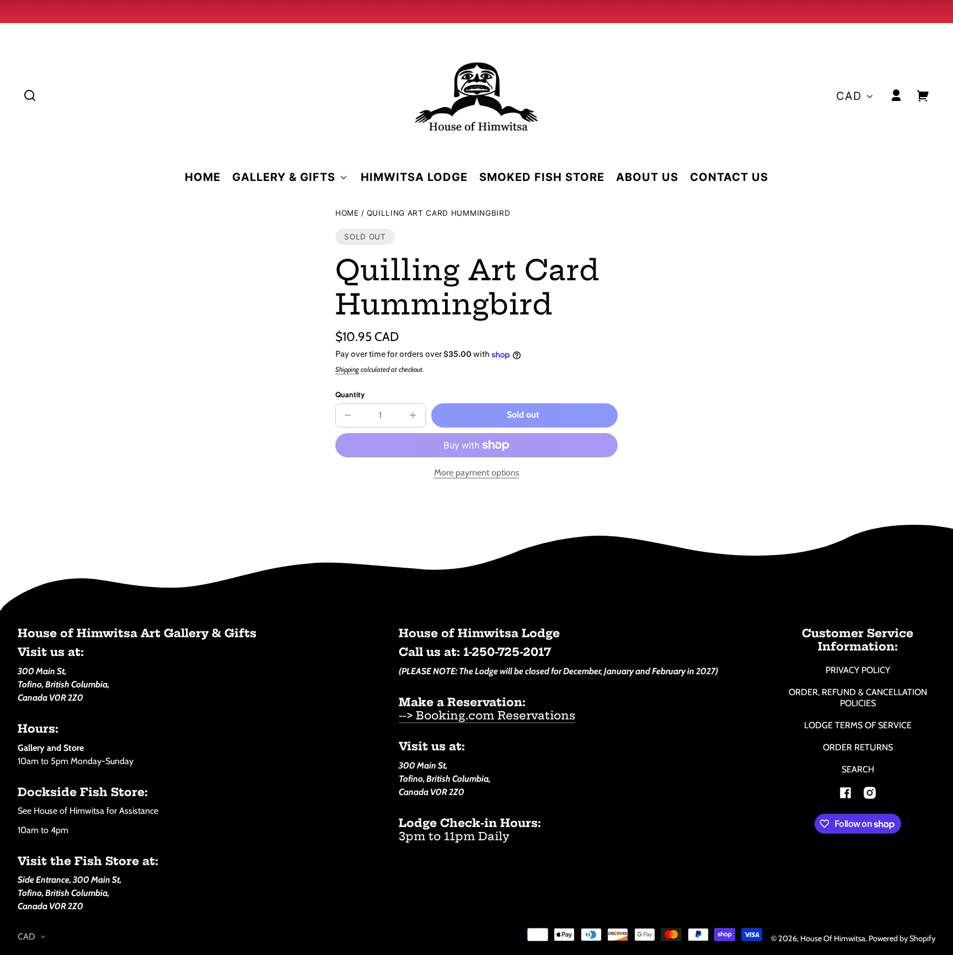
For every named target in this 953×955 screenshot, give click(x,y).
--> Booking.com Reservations (487, 715)
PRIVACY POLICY (858, 670)
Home (347, 213)
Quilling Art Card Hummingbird (439, 213)
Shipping (347, 369)
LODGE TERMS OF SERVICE (858, 725)
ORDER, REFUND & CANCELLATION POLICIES (858, 697)
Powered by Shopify (902, 938)
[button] (30, 95)
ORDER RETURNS (858, 747)
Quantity (350, 394)
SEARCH (858, 769)
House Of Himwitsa (832, 938)
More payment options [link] (477, 472)
